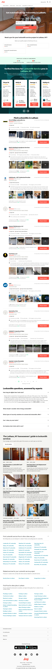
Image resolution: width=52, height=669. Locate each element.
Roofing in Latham (7, 611)
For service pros (6, 632)
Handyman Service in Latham (25, 615)
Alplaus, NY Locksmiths (24, 561)
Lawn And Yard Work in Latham (10, 600)
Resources (5, 635)
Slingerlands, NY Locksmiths (25, 557)
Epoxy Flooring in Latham (24, 607)
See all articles (8, 444)
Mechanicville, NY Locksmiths (41, 555)
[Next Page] (36, 381)
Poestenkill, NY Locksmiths (40, 549)
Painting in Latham (23, 593)
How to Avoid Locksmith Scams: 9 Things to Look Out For (36, 492)
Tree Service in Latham (8, 596)
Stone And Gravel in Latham (25, 605)
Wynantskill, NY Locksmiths (25, 552)
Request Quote (43, 142)
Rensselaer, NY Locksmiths (25, 554)
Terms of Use (22, 662)
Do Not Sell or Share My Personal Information (26, 666)
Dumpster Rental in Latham (40, 611)
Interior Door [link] (12, 5)
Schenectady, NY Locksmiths (9, 561)
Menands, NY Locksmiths (9, 559)
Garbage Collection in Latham (10, 613)
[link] (4, 100)
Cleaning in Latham (7, 609)
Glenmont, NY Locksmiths (40, 547)
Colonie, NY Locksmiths (8, 552)
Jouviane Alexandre (8, 518)
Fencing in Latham (7, 602)
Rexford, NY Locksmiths (24, 550)
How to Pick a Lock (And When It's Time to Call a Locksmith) (14, 521)
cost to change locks (23, 402)
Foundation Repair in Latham (25, 613)
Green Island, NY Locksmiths (9, 557)
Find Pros (26, 27)
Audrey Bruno (30, 488)
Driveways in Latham (23, 600)
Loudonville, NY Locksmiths (9, 543)
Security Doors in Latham (9, 578)
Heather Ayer (30, 518)
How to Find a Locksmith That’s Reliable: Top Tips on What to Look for (37, 521)
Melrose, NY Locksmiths (24, 559)
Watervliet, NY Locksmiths (9, 548)
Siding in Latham (22, 596)
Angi (4, 462)
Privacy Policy (29, 662)
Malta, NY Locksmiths (39, 557)
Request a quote (7, 104)
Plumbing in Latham (7, 593)
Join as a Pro (43, 2)
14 (33, 381)
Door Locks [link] (18, 5)
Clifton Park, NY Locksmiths (25, 545)
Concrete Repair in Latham (25, 602)
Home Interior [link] (6, 5)
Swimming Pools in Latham (40, 617)
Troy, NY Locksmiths (8, 554)
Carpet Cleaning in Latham (40, 596)
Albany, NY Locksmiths (8, 545)
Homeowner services (7, 628)
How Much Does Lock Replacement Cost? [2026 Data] (36, 465)
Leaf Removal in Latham (40, 602)
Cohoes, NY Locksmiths (8, 550)
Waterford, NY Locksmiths (25, 543)
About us (5, 639)
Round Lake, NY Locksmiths (40, 560)
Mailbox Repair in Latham (40, 604)
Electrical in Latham (7, 598)
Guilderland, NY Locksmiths (25, 548)
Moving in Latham (23, 598)
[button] (12, 135)
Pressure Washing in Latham (9, 615)
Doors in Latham (38, 609)
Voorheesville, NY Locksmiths (41, 562)
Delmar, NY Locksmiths (24, 563)
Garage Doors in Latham (39, 578)
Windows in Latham (38, 606)
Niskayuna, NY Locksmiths (9, 563)
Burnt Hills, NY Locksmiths (40, 564)
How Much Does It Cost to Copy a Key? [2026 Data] (13, 492)
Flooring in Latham (38, 593)
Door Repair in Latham (24, 578)
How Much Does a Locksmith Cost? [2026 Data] (12, 465)
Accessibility (26, 664)
